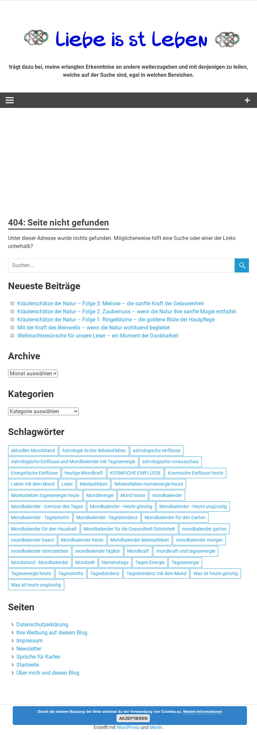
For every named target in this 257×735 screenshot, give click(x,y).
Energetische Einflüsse (34, 473)
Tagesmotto (70, 573)
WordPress (128, 727)
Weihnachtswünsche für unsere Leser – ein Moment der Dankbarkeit (97, 335)
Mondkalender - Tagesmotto (40, 517)
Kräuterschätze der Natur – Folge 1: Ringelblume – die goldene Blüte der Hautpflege (116, 319)
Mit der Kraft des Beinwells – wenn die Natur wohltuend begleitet (93, 327)
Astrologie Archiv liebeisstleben (94, 450)
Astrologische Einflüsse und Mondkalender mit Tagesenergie (73, 461)
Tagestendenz (104, 573)
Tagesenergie (185, 562)
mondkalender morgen (199, 540)
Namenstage (115, 562)
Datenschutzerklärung (42, 624)
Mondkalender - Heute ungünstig (193, 506)
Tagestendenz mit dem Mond (156, 573)
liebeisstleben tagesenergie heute (45, 495)
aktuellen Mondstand (33, 450)
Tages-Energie (150, 562)
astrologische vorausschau (170, 461)
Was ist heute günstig (215, 573)
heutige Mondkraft (84, 473)
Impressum (29, 640)
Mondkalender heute (82, 540)
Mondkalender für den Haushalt (44, 529)
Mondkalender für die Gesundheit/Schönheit (129, 529)
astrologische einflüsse (156, 450)
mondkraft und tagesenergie (185, 551)
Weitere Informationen (202, 711)
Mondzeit (85, 562)
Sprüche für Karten (38, 657)
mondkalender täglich (97, 551)
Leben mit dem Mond (33, 484)
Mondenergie (99, 495)
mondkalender (167, 495)
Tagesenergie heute (31, 573)
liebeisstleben (93, 484)
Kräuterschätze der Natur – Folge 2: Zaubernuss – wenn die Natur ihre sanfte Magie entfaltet (126, 311)
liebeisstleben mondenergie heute (148, 484)
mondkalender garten (204, 529)
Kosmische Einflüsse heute (195, 473)
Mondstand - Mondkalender (39, 562)
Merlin (156, 727)
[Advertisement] (128, 158)
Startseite (27, 665)
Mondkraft (138, 551)
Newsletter (28, 649)
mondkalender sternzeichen (39, 551)
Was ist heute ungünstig (36, 585)
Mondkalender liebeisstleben (139, 540)
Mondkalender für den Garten (175, 517)
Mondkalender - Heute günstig (121, 506)
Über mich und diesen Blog (47, 673)
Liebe (67, 484)
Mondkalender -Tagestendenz (107, 517)
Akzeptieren (133, 718)
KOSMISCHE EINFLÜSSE (135, 473)
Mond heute (132, 495)
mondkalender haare (32, 540)
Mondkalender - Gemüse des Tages (47, 506)
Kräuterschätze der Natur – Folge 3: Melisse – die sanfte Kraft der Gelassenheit (110, 303)
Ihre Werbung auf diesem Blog (51, 632)
